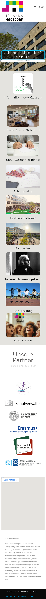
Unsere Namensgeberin (23, 279)
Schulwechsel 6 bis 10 (23, 159)
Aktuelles (23, 248)
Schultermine (23, 191)
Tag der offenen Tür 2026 (23, 218)
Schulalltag (23, 311)
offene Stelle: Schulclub (23, 130)
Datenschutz (24, 592)
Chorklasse (23, 340)
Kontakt (35, 592)
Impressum (11, 592)
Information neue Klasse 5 (23, 97)
